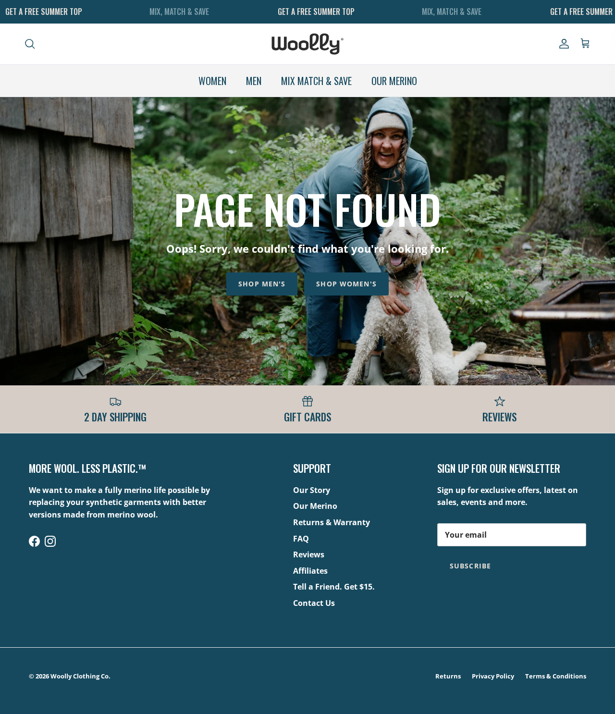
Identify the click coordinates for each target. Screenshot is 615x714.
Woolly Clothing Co (79, 676)
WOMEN (212, 81)
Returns (448, 676)
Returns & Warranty (331, 522)
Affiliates (310, 571)
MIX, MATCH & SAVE (179, 11)
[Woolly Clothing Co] (307, 44)
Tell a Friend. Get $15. (334, 586)
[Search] (30, 43)
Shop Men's (261, 283)
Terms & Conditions (555, 676)
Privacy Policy (493, 676)
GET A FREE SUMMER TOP (43, 11)
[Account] (562, 43)
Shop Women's (346, 283)
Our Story (311, 490)
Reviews (308, 554)
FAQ (301, 538)
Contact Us (314, 603)
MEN (253, 81)
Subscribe (470, 565)
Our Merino (315, 506)
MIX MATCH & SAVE (316, 81)
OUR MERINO (394, 81)
